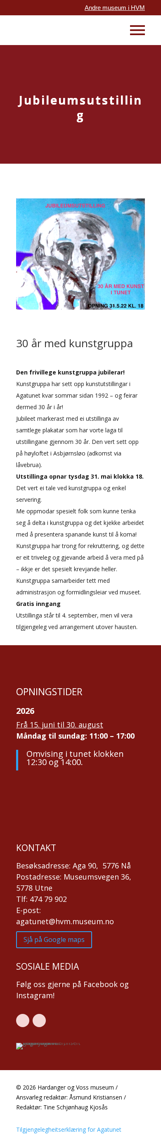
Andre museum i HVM (115, 7)
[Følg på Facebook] (22, 1020)
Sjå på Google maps (54, 939)
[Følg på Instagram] (39, 1020)
